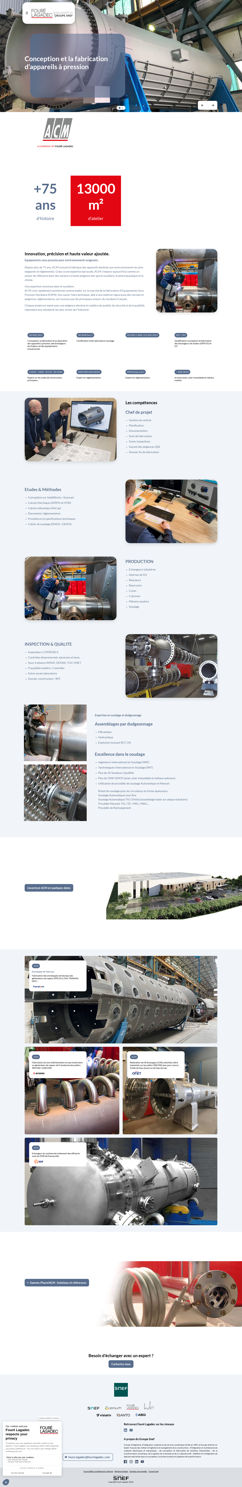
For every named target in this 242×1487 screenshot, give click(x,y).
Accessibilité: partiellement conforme (98, 1471)
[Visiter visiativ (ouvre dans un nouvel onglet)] (103, 1414)
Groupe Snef (154, 1471)
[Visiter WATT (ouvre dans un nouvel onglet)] (149, 1405)
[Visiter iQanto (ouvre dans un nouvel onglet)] (123, 1414)
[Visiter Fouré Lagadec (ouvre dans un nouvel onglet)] (133, 1407)
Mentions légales (121, 1471)
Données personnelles (138, 1471)
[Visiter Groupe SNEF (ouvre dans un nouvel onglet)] (121, 1390)
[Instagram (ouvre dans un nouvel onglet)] (131, 1461)
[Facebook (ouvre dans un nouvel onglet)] (125, 1461)
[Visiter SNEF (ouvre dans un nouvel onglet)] (93, 1407)
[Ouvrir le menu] (27, 13)
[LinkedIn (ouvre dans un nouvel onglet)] (125, 1430)
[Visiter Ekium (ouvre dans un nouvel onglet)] (113, 1407)
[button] (119, 108)
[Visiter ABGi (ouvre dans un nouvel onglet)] (141, 1414)
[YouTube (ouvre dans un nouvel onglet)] (131, 1430)
